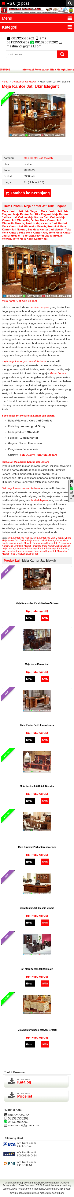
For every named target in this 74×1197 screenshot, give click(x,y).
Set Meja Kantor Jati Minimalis (37, 969)
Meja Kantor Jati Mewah (24, 81)
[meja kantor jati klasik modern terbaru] (37, 588)
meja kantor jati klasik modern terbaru (37, 603)
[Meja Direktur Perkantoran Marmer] (37, 830)
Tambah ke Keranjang (29, 193)
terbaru (24, 361)
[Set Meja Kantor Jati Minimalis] (37, 954)
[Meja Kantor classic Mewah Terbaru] (37, 1012)
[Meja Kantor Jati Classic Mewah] (37, 893)
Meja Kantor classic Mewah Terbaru (37, 1030)
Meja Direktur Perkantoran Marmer (37, 847)
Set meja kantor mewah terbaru (21, 488)
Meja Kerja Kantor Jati (37, 664)
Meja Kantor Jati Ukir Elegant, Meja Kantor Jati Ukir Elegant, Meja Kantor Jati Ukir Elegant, (35, 213)
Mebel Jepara (58, 373)
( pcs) (18, 3)
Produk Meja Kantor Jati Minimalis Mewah (35, 225)
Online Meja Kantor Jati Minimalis (37, 540)
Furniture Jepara (39, 307)
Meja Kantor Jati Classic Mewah (37, 908)
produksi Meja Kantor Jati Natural (50, 546)
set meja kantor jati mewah (46, 229)
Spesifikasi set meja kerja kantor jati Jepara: (28, 415)
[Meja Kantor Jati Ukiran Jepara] (37, 710)
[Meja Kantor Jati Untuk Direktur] (37, 771)
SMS (45, 617)
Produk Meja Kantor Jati (41, 223)
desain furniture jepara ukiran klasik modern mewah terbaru (40, 1190)
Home (5, 81)
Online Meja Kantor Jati (33, 217)
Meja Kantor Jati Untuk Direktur (37, 786)
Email (29, 617)
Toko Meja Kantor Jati (33, 232)
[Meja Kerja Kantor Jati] (37, 649)
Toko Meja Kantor (36, 548)
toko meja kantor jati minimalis (17, 551)
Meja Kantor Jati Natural (19, 538)
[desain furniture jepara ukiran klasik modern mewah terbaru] (37, 12)
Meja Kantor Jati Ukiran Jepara (37, 725)
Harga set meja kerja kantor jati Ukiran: (25, 462)
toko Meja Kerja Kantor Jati (30, 238)
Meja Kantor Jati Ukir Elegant (30, 86)
